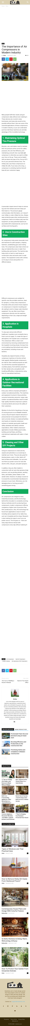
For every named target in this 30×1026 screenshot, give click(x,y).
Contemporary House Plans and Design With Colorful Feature (14, 910)
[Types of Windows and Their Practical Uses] (15, 837)
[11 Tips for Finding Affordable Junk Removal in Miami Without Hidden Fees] (8, 773)
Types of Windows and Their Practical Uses (13, 850)
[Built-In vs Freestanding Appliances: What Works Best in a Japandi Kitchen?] (8, 790)
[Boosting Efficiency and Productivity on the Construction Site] (6, 744)
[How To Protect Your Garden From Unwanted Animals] (15, 957)
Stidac (4, 55)
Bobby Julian (4, 913)
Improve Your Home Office (22, 681)
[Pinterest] (11, 59)
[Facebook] (3, 59)
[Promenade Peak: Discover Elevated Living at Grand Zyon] (6, 736)
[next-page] (5, 758)
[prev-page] (3, 758)
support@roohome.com (18, 1001)
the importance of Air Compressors (19, 661)
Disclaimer (6, 1019)
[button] (3, 2)
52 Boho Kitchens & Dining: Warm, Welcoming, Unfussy (14, 940)
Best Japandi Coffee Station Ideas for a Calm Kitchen (21, 781)
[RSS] (16, 1006)
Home (3, 6)
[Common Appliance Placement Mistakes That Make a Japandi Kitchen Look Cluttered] (8, 808)
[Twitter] (7, 59)
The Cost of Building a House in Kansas (8, 681)
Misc (7, 6)
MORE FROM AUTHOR (21, 729)
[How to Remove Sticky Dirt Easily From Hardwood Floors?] (15, 867)
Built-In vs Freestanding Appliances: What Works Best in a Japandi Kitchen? (6, 799)
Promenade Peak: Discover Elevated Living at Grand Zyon (19, 735)
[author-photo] (15, 696)
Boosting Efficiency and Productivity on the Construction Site (18, 743)
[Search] (27, 2)
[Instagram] (8, 1006)
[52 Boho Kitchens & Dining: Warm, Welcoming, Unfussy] (15, 927)
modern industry (6, 661)
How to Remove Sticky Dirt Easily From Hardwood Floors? (14, 880)
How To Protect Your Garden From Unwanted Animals (15, 970)
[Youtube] (15, 1011)
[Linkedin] (15, 722)
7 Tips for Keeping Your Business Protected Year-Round (22, 815)
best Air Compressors (20, 659)
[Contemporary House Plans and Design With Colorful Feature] (15, 897)
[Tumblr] (21, 1006)
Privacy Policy (21, 1019)
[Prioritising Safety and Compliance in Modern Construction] (6, 752)
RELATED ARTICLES (8, 729)
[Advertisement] (15, 27)
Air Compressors (10, 659)
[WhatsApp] (14, 59)
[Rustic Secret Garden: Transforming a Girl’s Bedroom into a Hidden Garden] (22, 790)
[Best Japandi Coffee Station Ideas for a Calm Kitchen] (22, 773)
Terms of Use (14, 1019)
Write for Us (15, 1021)
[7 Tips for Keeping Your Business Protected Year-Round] (22, 808)
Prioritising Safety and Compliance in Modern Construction (18, 751)
